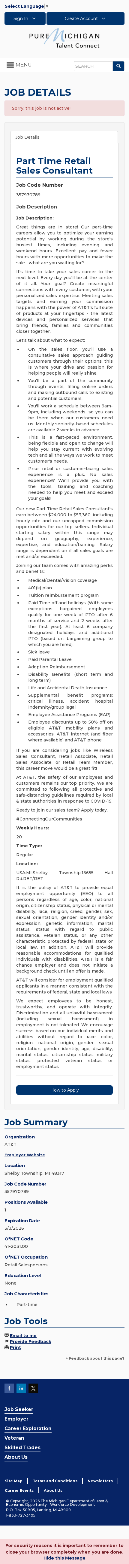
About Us (16, 1457)
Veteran (14, 1438)
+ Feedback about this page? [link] (95, 1358)
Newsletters (100, 1481)
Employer (16, 1419)
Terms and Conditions (55, 1481)
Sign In (21, 18)
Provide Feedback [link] (30, 1341)
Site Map (13, 1481)
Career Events (19, 1490)
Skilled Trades (22, 1447)
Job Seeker (18, 1409)
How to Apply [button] (64, 1090)
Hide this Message (65, 1558)
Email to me (23, 1335)
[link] (64, 37)
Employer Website (24, 1154)
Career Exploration (28, 1428)
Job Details (27, 137)
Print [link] (15, 1347)
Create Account (82, 18)
